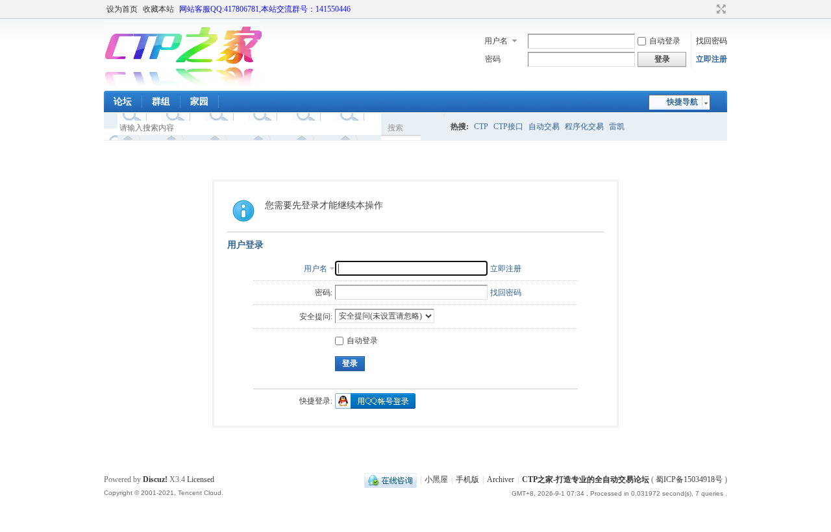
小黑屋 (436, 479)
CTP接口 (508, 126)
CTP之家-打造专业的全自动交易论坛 (585, 479)
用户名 (496, 40)
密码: (323, 292)
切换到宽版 (719, 9)
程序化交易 (584, 126)
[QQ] (390, 479)
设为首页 (122, 9)
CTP (481, 126)
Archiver (500, 479)
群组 (161, 101)
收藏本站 (158, 9)
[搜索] (433, 127)
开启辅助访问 (709, 9)
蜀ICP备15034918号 (689, 479)
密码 (493, 59)
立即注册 (711, 59)
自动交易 (544, 126)
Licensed (200, 479)
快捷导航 (682, 101)
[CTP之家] (183, 83)
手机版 (467, 479)
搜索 (395, 127)
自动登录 (664, 40)
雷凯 (617, 126)
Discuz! (155, 479)
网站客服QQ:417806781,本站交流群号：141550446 (265, 9)
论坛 (123, 101)
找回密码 (711, 40)
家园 (199, 101)
